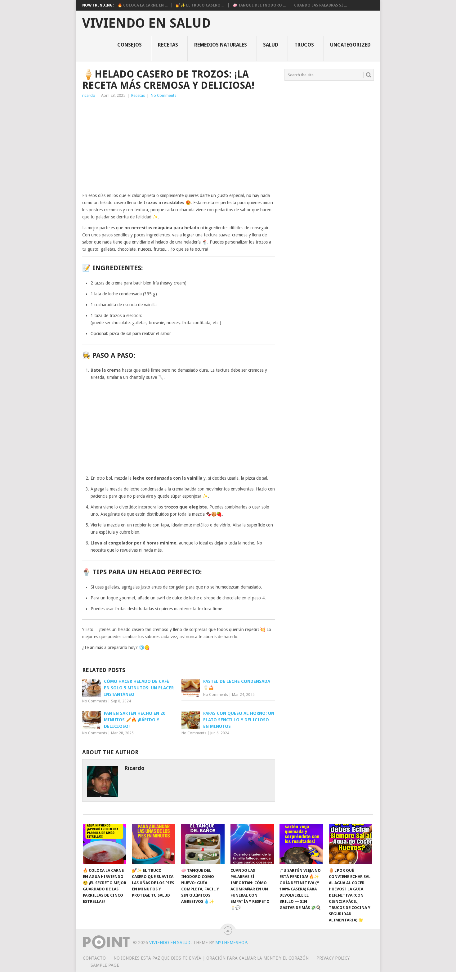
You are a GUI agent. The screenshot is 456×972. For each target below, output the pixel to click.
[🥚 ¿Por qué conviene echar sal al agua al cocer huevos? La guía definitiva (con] (350, 844)
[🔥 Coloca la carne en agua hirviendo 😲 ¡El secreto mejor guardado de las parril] (104, 844)
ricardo (88, 95)
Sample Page (105, 965)
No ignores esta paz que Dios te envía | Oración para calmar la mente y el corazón (211, 958)
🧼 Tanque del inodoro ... (259, 5)
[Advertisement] (178, 145)
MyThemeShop (231, 942)
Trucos (304, 45)
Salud (270, 45)
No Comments (163, 95)
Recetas (168, 45)
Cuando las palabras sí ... (320, 5)
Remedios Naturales (220, 45)
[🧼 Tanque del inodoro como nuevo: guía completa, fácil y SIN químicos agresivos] (203, 844)
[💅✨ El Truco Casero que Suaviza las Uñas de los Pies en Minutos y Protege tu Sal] (153, 844)
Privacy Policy (333, 958)
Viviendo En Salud (146, 23)
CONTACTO (94, 958)
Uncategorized (350, 45)
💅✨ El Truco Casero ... (200, 5)
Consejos (129, 45)
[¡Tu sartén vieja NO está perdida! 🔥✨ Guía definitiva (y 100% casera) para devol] (301, 844)
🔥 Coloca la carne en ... (143, 5)
